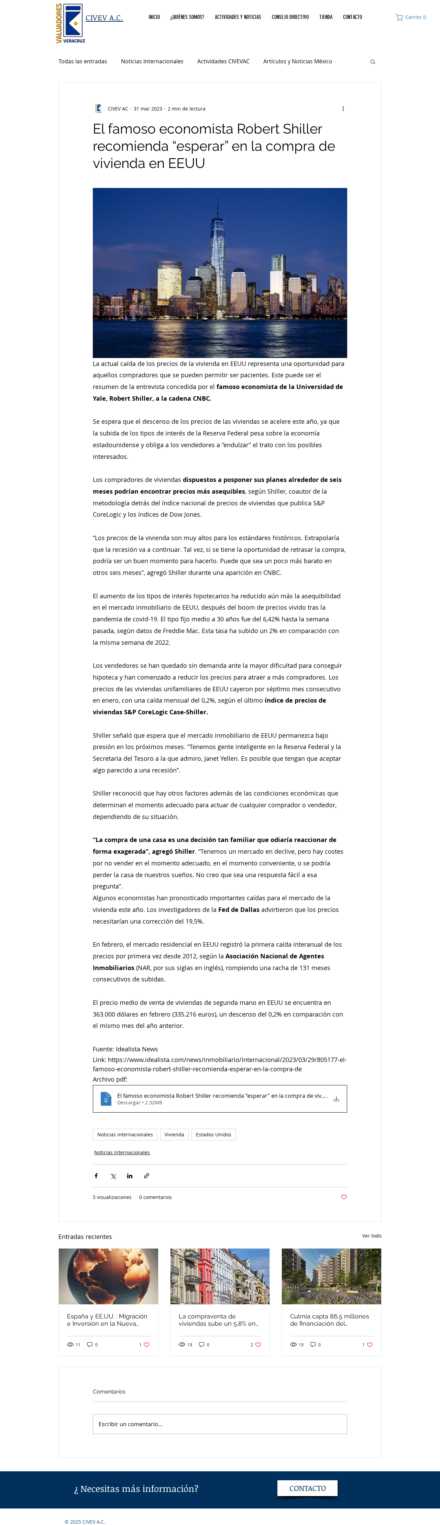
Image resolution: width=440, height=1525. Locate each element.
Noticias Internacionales (152, 61)
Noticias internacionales (125, 1134)
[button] (412, 17)
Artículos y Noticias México (297, 61)
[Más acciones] (343, 108)
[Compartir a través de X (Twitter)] (113, 1175)
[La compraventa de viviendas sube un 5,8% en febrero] (220, 1276)
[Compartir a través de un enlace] (146, 1175)
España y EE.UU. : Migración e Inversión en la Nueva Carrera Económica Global (107, 1320)
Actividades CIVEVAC (223, 61)
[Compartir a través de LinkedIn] (129, 1175)
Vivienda (174, 1134)
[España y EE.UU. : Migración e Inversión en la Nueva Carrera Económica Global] (108, 1276)
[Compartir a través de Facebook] (96, 1175)
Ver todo (372, 1235)
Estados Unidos (213, 1134)
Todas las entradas (82, 61)
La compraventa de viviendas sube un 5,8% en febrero (217, 1320)
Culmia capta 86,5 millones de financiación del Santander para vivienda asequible (329, 1320)
